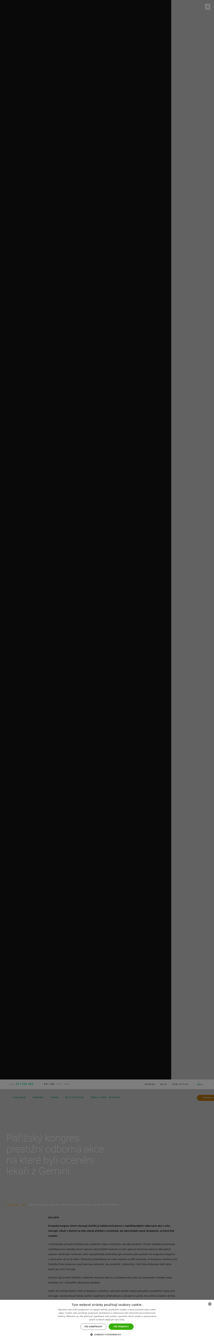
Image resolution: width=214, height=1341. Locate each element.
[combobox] (209, 1304)
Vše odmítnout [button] (93, 1326)
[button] (107, 1334)
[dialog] (107, 1320)
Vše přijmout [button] (121, 1326)
